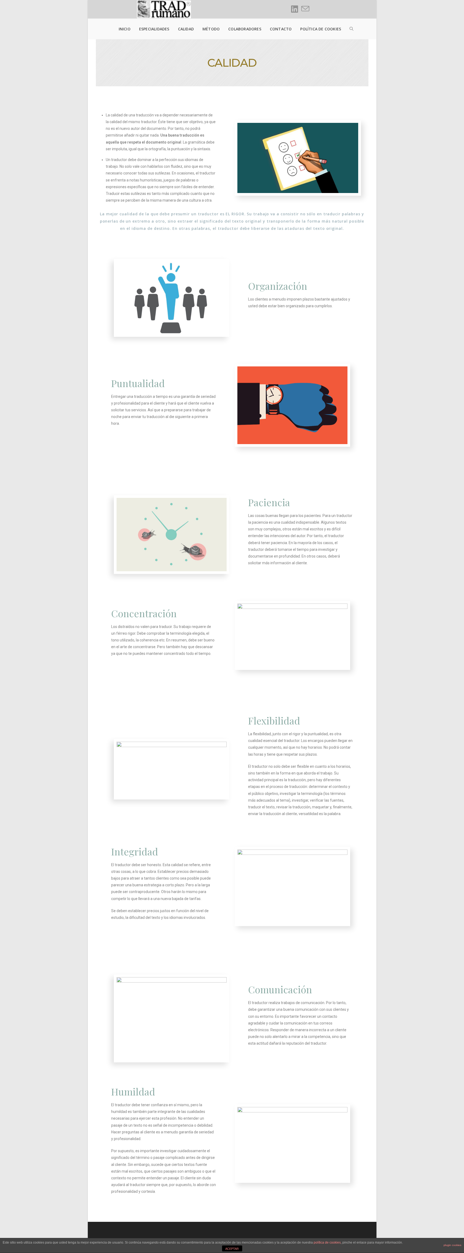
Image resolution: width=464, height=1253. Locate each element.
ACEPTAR (232, 1248)
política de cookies (327, 1242)
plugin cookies (452, 1245)
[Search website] (347, 29)
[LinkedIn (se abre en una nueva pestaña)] (294, 9)
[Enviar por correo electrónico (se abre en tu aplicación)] (305, 9)
